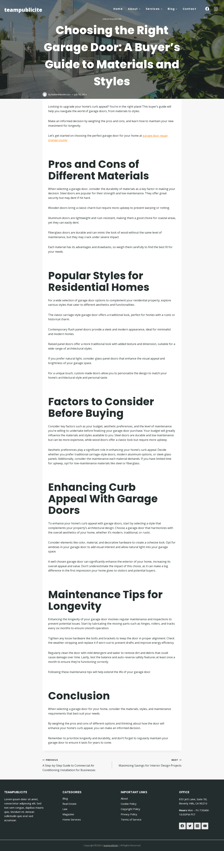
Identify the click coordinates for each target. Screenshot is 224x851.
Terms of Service (131, 819)
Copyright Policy (130, 809)
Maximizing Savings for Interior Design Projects (150, 763)
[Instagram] (216, 9)
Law (64, 809)
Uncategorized (112, 19)
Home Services (71, 819)
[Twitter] (190, 826)
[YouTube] (205, 826)
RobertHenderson (61, 94)
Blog (65, 798)
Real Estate (69, 803)
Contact (189, 9)
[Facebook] (207, 9)
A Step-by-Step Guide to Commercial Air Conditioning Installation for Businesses (69, 765)
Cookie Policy (128, 803)
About (124, 798)
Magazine (68, 814)
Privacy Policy (129, 814)
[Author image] (45, 94)
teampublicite (111, 845)
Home (118, 9)
